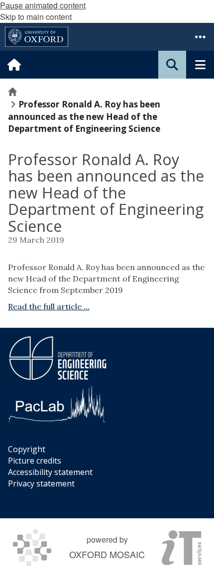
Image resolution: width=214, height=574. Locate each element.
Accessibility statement (50, 472)
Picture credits (34, 460)
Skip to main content (36, 16)
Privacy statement (41, 483)
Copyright (26, 449)
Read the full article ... (49, 306)
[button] (200, 37)
